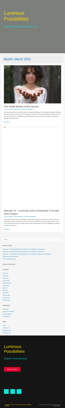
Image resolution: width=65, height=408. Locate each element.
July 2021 (5, 288)
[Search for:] (32, 239)
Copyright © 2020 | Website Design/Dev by (18, 405)
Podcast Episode (18, 216)
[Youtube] (6, 391)
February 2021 (6, 295)
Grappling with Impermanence (10, 256)
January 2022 (6, 280)
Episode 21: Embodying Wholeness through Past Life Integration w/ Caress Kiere (23, 251)
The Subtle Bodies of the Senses (21, 106)
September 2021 (7, 283)
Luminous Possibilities (8, 311)
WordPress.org (6, 332)
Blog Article (17, 109)
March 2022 (6, 278)
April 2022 (5, 275)
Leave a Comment (8, 109)
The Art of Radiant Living (9, 259)
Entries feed (6, 328)
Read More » (7, 122)
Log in (4, 325)
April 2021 (5, 290)
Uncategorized (6, 316)
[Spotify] (12, 391)
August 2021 (6, 285)
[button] (12, 369)
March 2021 (5, 292)
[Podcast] (19, 391)
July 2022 (5, 273)
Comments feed (7, 330)
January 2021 (6, 297)
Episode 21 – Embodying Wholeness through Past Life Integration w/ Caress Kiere (24, 249)
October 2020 (6, 300)
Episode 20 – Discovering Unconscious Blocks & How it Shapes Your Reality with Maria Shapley (27, 254)
